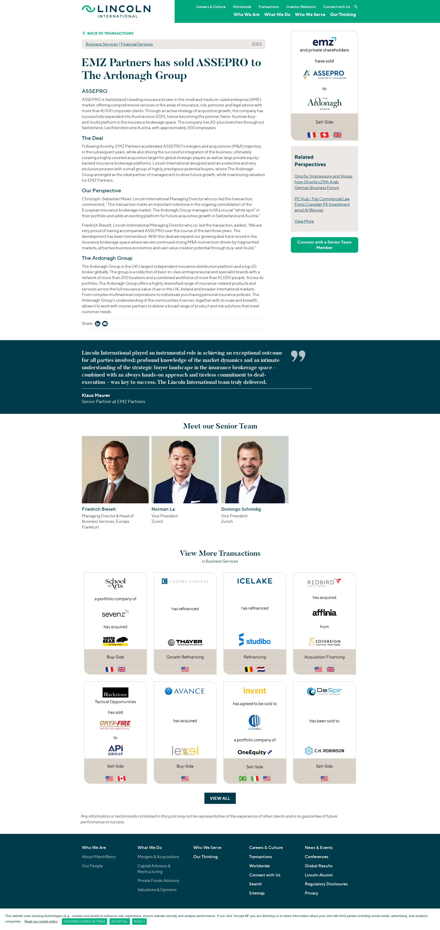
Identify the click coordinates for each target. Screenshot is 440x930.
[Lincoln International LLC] (116, 11)
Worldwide (242, 6)
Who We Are (247, 14)
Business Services (102, 44)
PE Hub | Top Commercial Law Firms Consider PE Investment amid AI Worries (322, 204)
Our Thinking (343, 14)
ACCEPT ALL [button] (119, 921)
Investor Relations (301, 6)
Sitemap (257, 893)
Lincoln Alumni (319, 875)
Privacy (311, 893)
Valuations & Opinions (157, 889)
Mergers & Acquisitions (158, 856)
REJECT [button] (139, 921)
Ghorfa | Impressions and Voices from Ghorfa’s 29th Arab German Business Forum (323, 182)
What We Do (277, 14)
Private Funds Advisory (158, 880)
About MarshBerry (99, 856)
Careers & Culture (211, 6)
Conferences (316, 856)
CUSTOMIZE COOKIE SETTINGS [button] (84, 921)
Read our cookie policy (41, 921)
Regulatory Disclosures (326, 883)
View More (304, 221)
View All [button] (223, 798)
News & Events (319, 847)
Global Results (319, 865)
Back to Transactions (110, 33)
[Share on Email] (105, 324)
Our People (92, 865)
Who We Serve (310, 14)
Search (255, 883)
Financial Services (137, 44)
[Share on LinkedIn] (97, 324)
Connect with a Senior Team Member (324, 245)
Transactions (268, 6)
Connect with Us (336, 6)
